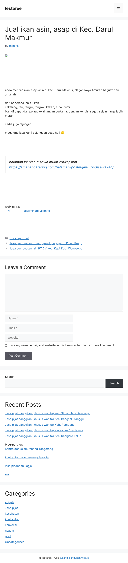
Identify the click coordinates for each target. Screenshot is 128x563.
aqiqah (9, 502)
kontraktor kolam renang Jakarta (27, 457)
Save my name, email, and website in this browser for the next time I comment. (62, 345)
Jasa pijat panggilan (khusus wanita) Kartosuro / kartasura (44, 430)
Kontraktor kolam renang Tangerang (29, 449)
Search (9, 376)
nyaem (9, 530)
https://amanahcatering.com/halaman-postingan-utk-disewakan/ (61, 167)
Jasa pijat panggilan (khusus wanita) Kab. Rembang (39, 424)
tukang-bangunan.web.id (74, 557)
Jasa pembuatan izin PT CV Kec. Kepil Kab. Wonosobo (46, 248)
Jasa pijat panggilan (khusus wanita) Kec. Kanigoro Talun (43, 436)
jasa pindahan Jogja (18, 466)
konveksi (11, 525)
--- (7, 474)
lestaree (13, 8)
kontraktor (12, 519)
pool (8, 536)
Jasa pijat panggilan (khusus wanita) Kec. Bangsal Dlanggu (44, 419)
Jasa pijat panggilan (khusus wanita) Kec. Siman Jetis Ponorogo (47, 413)
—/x (7, 210)
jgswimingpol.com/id (36, 210)
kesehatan (12, 513)
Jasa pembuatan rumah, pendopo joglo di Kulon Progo (46, 243)
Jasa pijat (11, 508)
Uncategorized (19, 238)
